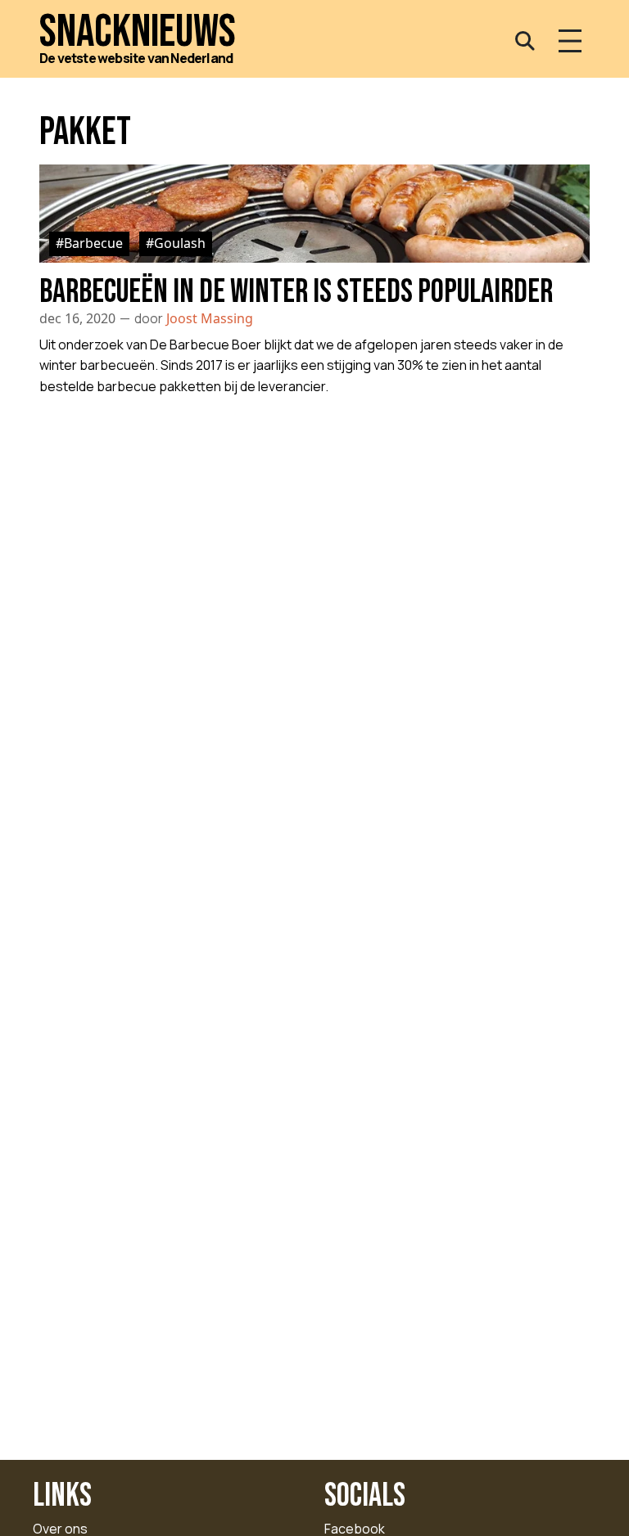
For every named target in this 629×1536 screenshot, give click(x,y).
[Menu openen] (570, 41)
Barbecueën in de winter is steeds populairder (296, 292)
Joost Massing (209, 318)
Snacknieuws (137, 32)
